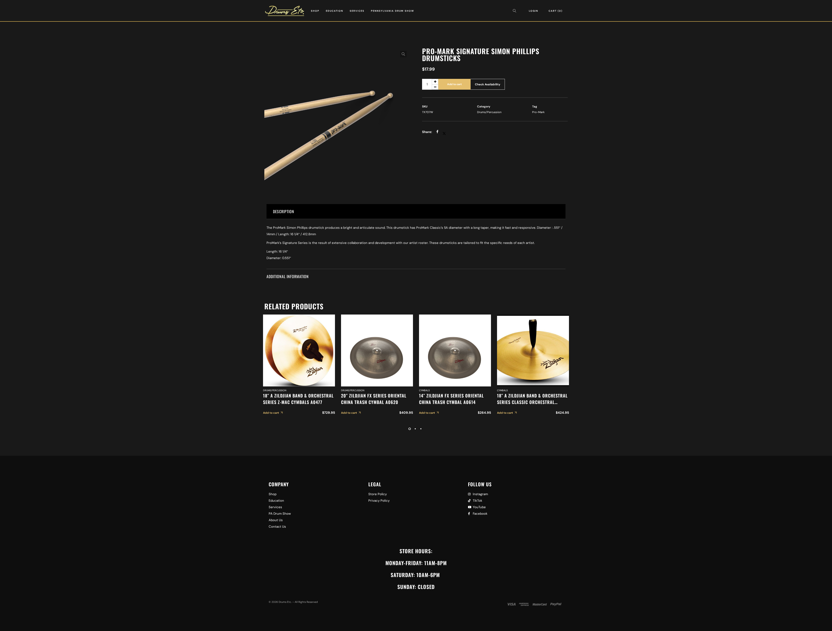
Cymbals (424, 390)
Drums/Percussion (489, 112)
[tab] (416, 211)
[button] (403, 54)
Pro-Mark (538, 112)
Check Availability (487, 84)
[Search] (516, 11)
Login (533, 10)
